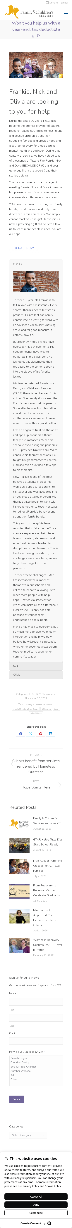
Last (11, 1025)
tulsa (56, 709)
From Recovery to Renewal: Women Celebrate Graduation (47, 890)
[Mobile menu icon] (65, 12)
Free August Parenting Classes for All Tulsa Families (47, 866)
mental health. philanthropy (25, 709)
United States (36, 713)
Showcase (47, 694)
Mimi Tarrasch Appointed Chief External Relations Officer (44, 917)
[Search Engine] (36, 1058)
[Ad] (36, 1075)
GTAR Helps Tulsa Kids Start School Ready (48, 842)
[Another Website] (36, 1071)
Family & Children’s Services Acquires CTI (47, 820)
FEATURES (35, 694)
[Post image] (19, 824)
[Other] (36, 1079)
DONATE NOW (24, 248)
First (11, 1009)
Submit (17, 1099)
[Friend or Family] (36, 1062)
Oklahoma (46, 709)
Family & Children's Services (39, 705)
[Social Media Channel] (36, 1067)
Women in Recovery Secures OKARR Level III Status (47, 945)
